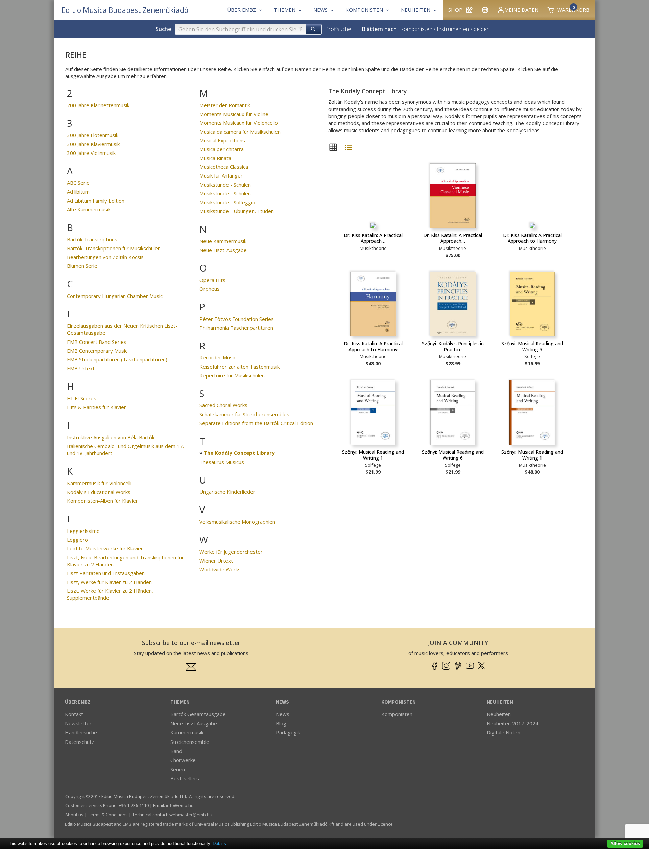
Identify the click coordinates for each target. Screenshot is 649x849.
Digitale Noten (503, 732)
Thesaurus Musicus (221, 461)
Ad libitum (78, 191)
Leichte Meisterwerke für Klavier (105, 548)
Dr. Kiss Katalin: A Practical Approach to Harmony (532, 238)
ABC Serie (78, 182)
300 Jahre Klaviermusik (93, 144)
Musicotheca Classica (223, 166)
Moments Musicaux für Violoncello (238, 122)
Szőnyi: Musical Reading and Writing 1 (373, 455)
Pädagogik (288, 732)
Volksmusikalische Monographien (237, 521)
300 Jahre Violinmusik (91, 152)
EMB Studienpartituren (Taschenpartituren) (117, 359)
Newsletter (78, 723)
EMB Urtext (81, 368)
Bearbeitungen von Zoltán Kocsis (105, 257)
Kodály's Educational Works (98, 492)
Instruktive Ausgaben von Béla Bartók (110, 437)
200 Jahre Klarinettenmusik (98, 105)
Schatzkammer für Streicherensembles (244, 414)
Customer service (83, 805)
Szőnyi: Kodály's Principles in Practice (453, 346)
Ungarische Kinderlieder (227, 491)
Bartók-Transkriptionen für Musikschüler (113, 248)
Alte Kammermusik (89, 209)
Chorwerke (183, 760)
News (282, 702)
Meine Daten (521, 9)
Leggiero (77, 539)
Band (176, 751)
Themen (180, 702)
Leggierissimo (83, 530)
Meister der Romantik (224, 105)
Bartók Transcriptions (92, 239)
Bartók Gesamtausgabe (198, 714)
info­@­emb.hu (180, 805)
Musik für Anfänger (221, 175)
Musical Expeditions (222, 140)
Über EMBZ (78, 702)
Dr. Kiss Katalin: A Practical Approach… (373, 238)
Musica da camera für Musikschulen (240, 131)
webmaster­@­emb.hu (190, 814)
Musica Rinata (215, 158)
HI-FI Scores (81, 398)
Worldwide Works (220, 569)
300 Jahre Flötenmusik (92, 135)
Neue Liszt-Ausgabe (223, 249)
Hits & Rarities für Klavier (96, 407)
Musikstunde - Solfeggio (227, 202)
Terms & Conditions (108, 814)
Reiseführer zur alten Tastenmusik (239, 366)
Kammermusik (186, 732)
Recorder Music (217, 357)
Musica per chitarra (221, 149)
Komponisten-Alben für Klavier (102, 500)
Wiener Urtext (216, 560)
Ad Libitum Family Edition (95, 200)
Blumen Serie (82, 265)
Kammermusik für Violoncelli (99, 483)
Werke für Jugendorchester (231, 551)
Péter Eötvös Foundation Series (236, 318)
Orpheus (209, 288)
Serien (177, 769)
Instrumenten (453, 29)
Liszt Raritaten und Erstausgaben (106, 573)
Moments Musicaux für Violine (233, 114)
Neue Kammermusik (222, 241)
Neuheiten (500, 702)
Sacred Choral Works (223, 405)
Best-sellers (184, 778)
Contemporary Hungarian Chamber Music (115, 295)
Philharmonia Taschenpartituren (236, 327)
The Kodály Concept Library (239, 452)
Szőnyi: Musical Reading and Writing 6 (453, 455)
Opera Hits (212, 280)
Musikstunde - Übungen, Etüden (236, 211)
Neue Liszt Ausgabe (193, 723)
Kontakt (74, 714)
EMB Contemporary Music (97, 350)
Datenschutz (79, 741)
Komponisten (416, 29)
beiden (482, 29)
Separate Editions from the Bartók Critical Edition (256, 423)
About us (74, 814)
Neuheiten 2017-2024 (512, 723)
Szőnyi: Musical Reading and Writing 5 (532, 346)
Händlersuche (81, 732)
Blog (281, 723)
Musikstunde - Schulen (225, 184)
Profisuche (338, 29)
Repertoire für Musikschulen (232, 375)
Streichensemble (189, 741)
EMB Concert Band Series (96, 341)
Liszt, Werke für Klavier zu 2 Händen (109, 582)
